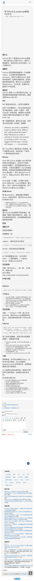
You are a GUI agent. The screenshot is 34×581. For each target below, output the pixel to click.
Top (28, 463)
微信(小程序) (8, 480)
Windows (18, 482)
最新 (29, 434)
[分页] (19, 420)
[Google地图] (9, 420)
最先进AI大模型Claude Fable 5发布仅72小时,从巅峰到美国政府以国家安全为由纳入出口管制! (18, 518)
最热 (31, 434)
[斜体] (12, 418)
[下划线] (14, 418)
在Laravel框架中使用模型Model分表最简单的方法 (16, 565)
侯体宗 (14, 574)
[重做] (8, 418)
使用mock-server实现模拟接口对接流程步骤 (15, 499)
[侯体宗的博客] (4, 2)
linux (19, 474)
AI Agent (11, 482)
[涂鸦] (20, 418)
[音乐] (3, 420)
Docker (27, 480)
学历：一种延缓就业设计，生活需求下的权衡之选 (16, 549)
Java (23, 474)
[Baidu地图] (7, 420)
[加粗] (10, 418)
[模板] (21, 420)
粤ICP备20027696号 (26, 574)
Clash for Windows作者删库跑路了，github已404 (16, 560)
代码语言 (14, 420)
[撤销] (6, 418)
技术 (14, 474)
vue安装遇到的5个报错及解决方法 (10, 408)
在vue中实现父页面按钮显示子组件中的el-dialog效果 (17, 496)
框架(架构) (8, 477)
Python (24, 482)
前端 (14, 477)
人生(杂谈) (8, 474)
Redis (21, 480)
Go (6, 482)
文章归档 (4, 570)
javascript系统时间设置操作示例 (10, 405)
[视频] (22, 418)
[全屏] (24, 418)
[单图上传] (23, 420)
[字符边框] (16, 418)
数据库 (26, 477)
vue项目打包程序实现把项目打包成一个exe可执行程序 (17, 501)
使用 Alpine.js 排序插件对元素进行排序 (14, 491)
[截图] (18, 418)
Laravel (16, 480)
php (28, 474)
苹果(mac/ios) (8, 485)
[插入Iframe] (11, 420)
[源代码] (3, 418)
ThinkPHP (20, 477)
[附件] (5, 420)
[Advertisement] (17, 34)
